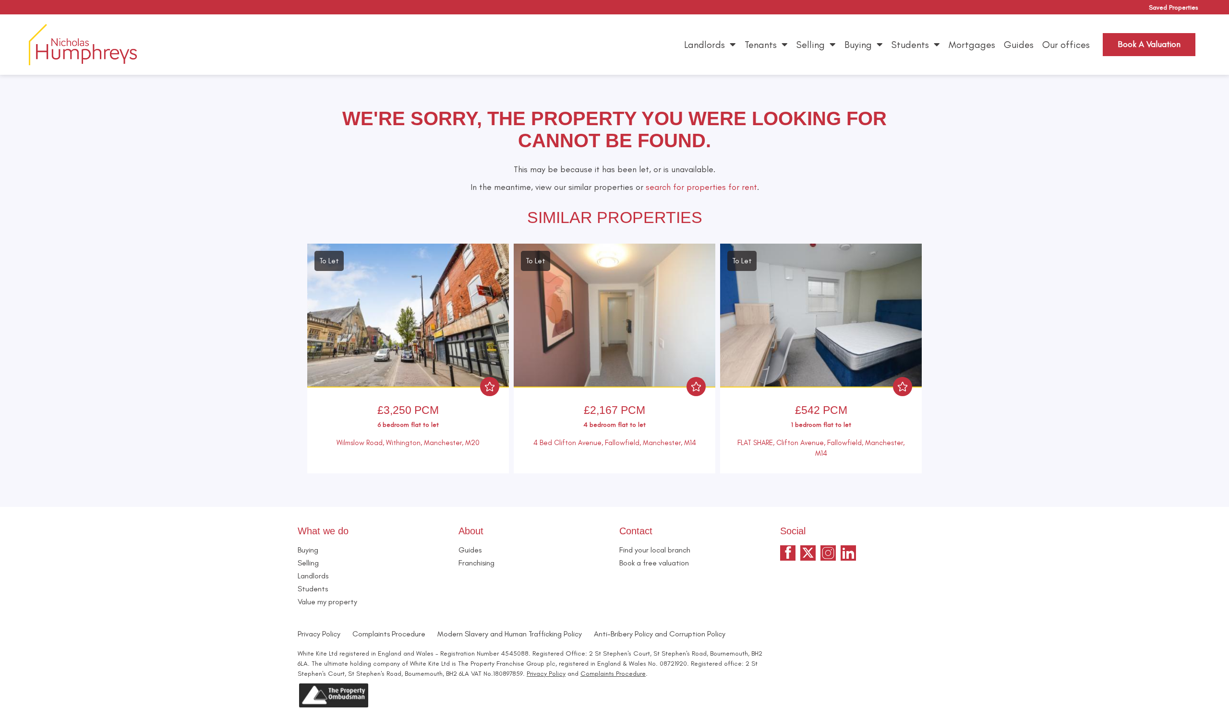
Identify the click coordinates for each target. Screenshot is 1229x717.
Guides (1019, 44)
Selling (810, 44)
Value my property (327, 601)
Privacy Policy (319, 633)
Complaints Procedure (388, 633)
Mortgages (972, 44)
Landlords (704, 44)
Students (910, 44)
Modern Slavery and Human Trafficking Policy (509, 633)
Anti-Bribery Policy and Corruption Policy (660, 633)
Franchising (476, 562)
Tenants (761, 44)
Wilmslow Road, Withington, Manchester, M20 (408, 442)
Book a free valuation (654, 562)
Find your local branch (654, 549)
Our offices (1066, 44)
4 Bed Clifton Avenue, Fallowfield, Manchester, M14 (614, 442)
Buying (858, 44)
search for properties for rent (701, 187)
